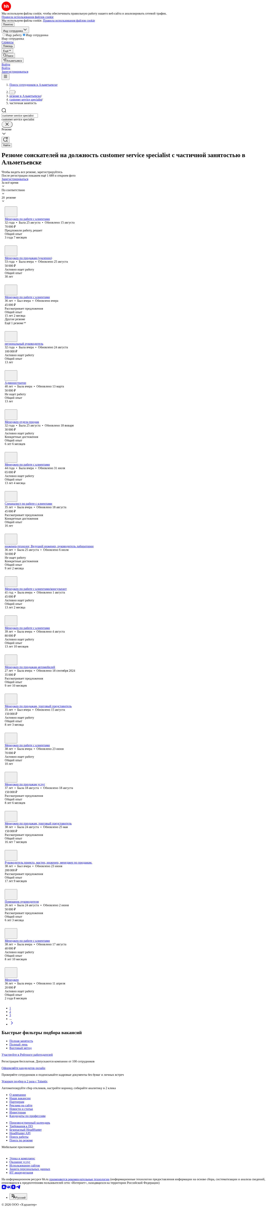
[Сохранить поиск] (5, 140)
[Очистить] (7, 124)
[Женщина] (11, 211)
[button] (6, 64)
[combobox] (20, 116)
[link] (8, 55)
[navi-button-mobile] (5, 76)
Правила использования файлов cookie (69, 20)
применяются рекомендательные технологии (79, 1179)
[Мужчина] (11, 290)
